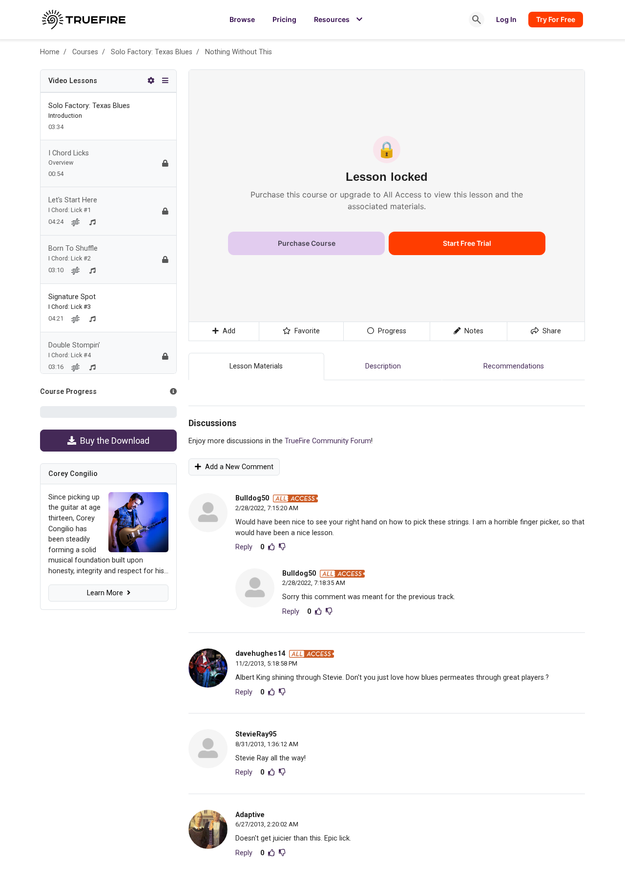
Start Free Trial (467, 243)
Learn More (107, 593)
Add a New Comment (237, 467)
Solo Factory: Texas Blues (151, 52)
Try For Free (555, 19)
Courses (85, 52)
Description (383, 366)
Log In (506, 19)
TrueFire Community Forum (328, 441)
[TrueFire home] (83, 19)
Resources (339, 19)
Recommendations (513, 366)
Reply (243, 547)
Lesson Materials (256, 366)
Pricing (284, 19)
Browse (242, 19)
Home (50, 52)
